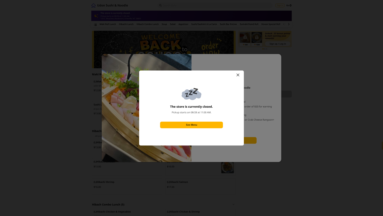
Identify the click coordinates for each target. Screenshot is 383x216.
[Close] (237, 75)
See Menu (191, 125)
